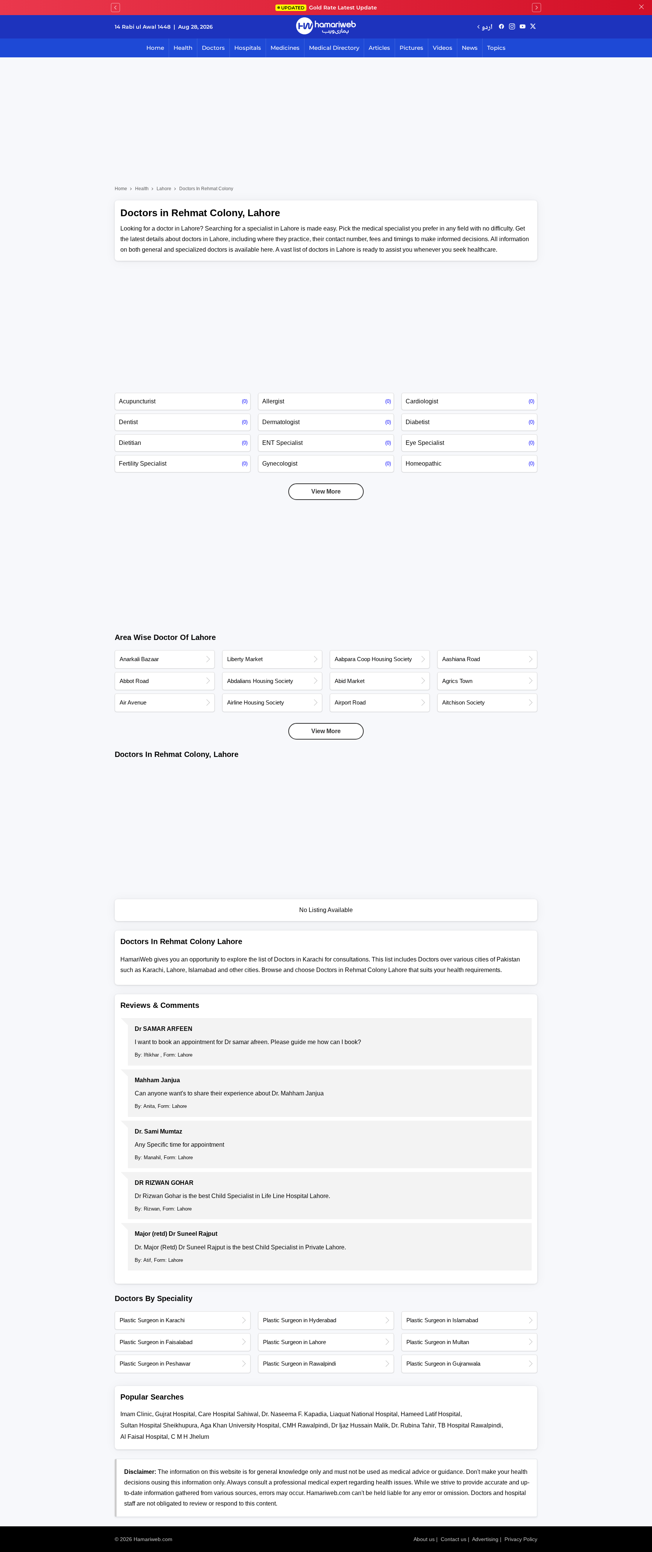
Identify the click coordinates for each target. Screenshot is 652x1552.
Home (155, 47)
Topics (496, 47)
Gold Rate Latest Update (329, 7)
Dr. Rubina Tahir (413, 1425)
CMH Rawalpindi (305, 1425)
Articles (379, 47)
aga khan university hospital (239, 1425)
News (470, 47)
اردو (486, 27)
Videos (442, 47)
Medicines (285, 47)
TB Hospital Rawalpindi (469, 1425)
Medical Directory (334, 47)
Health (183, 47)
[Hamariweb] (326, 26)
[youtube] (522, 26)
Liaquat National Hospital (364, 1414)
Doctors (213, 47)
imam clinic (136, 1414)
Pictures (411, 47)
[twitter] (533, 26)
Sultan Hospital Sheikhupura (158, 1425)
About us (424, 1539)
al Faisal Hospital (144, 1437)
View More (326, 491)
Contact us (453, 1539)
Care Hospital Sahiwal (228, 1414)
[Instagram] (512, 26)
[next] (536, 7)
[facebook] (501, 26)
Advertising (485, 1539)
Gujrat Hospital (175, 1414)
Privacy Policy (520, 1539)
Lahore (164, 188)
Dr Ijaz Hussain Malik (359, 1425)
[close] (641, 7)
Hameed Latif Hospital (430, 1414)
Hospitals (247, 47)
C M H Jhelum (190, 1437)
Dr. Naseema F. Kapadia (294, 1414)
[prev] (115, 7)
